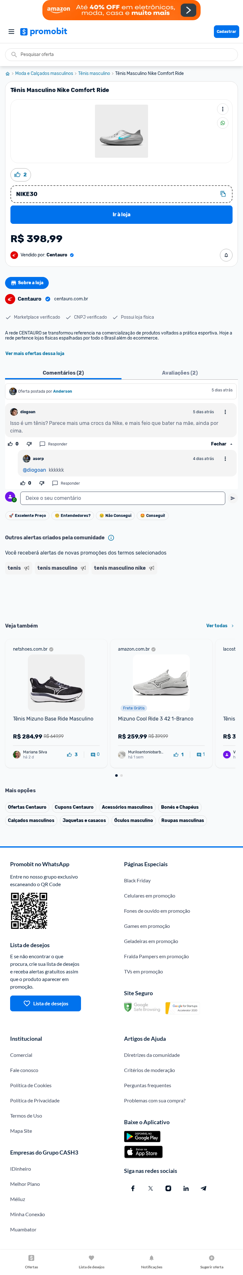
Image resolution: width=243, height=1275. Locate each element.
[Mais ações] (222, 109)
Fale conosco (24, 1070)
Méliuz (17, 1199)
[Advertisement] (121, 596)
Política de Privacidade (34, 1100)
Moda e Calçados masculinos (44, 73)
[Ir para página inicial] (10, 73)
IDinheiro (20, 1169)
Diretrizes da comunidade (152, 1055)
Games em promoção (147, 926)
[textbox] (123, 498)
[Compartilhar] (222, 123)
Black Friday (137, 880)
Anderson (62, 391)
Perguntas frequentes (147, 1085)
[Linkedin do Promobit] (186, 1188)
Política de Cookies (31, 1085)
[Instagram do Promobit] (168, 1188)
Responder (57, 444)
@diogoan (34, 470)
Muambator (23, 1229)
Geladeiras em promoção (151, 941)
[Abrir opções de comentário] (225, 412)
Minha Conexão (27, 1214)
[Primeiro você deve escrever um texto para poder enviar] (233, 498)
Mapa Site (21, 1131)
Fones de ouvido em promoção (157, 911)
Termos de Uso (26, 1116)
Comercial (21, 1055)
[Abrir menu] (11, 31)
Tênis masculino (94, 73)
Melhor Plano (25, 1184)
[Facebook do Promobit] (133, 1188)
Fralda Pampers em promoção (156, 956)
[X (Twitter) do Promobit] (150, 1188)
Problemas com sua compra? (154, 1100)
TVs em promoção (143, 971)
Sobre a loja (30, 282)
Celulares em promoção (149, 895)
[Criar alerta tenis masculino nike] (226, 255)
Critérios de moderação (149, 1070)
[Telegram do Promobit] (204, 1188)
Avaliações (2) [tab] (180, 373)
